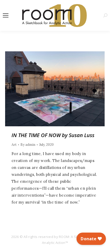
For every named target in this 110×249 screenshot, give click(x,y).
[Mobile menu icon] (6, 15)
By (27, 144)
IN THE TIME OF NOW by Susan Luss (53, 135)
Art (14, 144)
